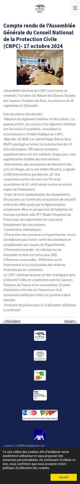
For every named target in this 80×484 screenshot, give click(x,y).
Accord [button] (63, 477)
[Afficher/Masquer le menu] (75, 8)
